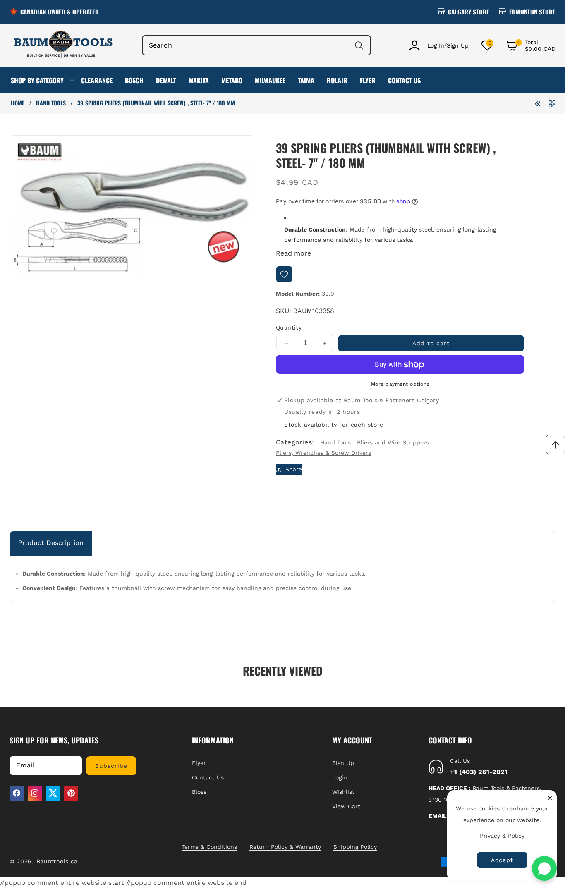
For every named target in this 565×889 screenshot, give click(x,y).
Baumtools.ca (57, 861)
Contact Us (208, 777)
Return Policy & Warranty (285, 847)
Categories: (295, 443)
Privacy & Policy (502, 835)
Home (17, 103)
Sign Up (343, 762)
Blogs (199, 791)
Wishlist (343, 791)
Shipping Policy (355, 847)
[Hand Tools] (552, 103)
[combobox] (257, 45)
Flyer (199, 762)
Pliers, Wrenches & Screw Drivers (323, 453)
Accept (502, 860)
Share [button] (293, 469)
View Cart (346, 806)
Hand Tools (51, 103)
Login (339, 777)
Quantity (289, 328)
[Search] (358, 45)
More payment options (400, 384)
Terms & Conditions (209, 847)
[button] (530, 45)
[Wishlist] (284, 274)
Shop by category (37, 80)
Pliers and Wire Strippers (393, 442)
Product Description (51, 543)
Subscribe (111, 765)
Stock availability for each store (333, 424)
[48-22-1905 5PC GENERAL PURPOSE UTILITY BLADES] (538, 103)
